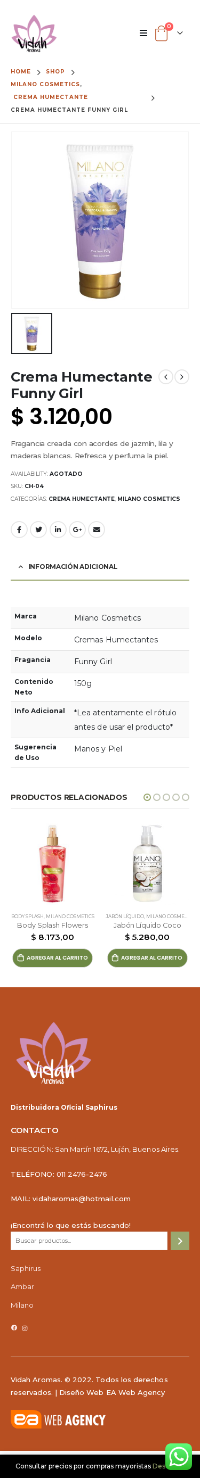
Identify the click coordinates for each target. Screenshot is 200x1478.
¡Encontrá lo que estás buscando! (71, 1225)
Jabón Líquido (125, 916)
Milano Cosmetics (148, 499)
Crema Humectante (82, 499)
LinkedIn (58, 529)
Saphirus (26, 1268)
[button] (147, 797)
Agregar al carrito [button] (57, 958)
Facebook (19, 529)
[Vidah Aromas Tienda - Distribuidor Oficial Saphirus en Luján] (34, 33)
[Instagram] (24, 1328)
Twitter (38, 529)
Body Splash (27, 916)
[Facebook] (14, 1327)
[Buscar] (180, 1241)
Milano (22, 1305)
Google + (77, 529)
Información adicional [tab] (73, 567)
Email (96, 529)
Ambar (22, 1286)
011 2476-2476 (82, 1174)
